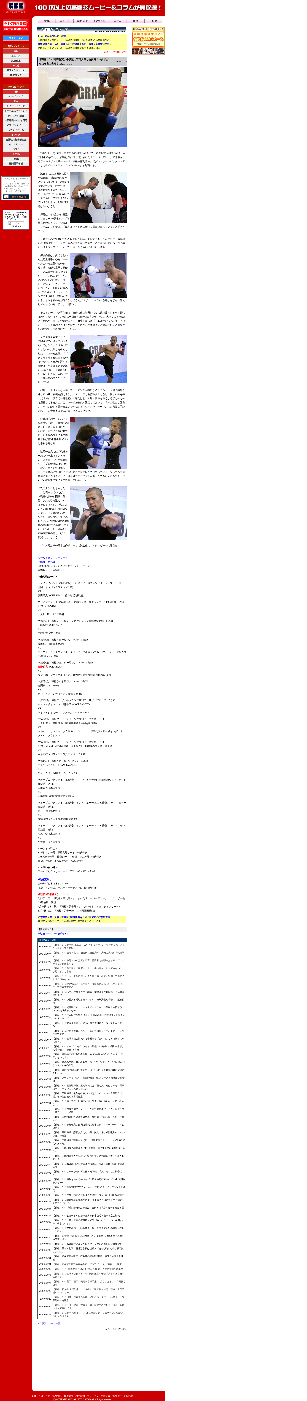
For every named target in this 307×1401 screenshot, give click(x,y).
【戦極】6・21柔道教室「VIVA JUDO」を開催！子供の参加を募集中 (88, 1269)
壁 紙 (16, 158)
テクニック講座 (16, 115)
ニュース (16, 56)
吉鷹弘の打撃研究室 (16, 139)
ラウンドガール (16, 130)
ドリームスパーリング (16, 110)
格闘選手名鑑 (16, 163)
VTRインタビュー (16, 125)
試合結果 (16, 60)
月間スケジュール (16, 70)
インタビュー (16, 144)
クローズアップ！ (16, 96)
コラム (16, 149)
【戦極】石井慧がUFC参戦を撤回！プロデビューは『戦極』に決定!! (88, 1264)
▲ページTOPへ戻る (116, 1329)
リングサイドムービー (16, 106)
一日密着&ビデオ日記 (16, 120)
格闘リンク (16, 75)
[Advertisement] (82, 1361)
